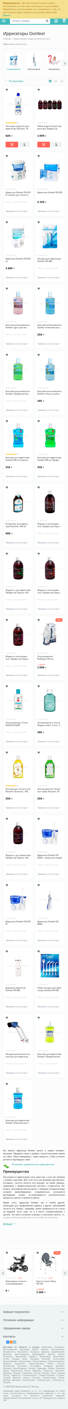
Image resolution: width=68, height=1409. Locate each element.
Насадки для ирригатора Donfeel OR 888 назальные (49, 260)
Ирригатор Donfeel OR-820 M (18, 922)
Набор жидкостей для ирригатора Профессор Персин (49, 127)
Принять (7, 15)
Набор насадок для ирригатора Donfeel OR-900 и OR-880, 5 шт (49, 989)
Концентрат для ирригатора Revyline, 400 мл (17, 525)
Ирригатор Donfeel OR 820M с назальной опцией (49, 856)
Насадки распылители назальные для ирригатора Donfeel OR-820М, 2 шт (18, 1055)
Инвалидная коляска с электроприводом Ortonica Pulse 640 (16, 1282)
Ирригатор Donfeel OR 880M (47, 922)
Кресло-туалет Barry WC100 (46, 1282)
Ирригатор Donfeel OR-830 (49, 192)
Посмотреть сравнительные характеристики (33, 1164)
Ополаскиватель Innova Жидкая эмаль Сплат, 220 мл (49, 724)
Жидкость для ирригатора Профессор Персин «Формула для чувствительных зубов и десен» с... (18, 856)
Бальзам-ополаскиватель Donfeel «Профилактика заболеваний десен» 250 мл (18, 392)
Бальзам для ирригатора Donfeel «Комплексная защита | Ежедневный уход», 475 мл (18, 1121)
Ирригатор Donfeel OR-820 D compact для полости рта (18, 193)
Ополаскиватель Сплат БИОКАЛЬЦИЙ (17, 724)
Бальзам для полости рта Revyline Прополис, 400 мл (18, 790)
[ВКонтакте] (7, 1342)
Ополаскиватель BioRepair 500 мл (45, 657)
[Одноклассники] (11, 1342)
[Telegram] (14, 1342)
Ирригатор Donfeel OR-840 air (18, 260)
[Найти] (47, 21)
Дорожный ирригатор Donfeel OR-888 (15, 989)
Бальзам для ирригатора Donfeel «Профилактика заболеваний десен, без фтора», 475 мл (49, 1055)
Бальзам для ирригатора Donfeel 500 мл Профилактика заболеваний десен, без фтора (49, 458)
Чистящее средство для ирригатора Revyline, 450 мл (17, 127)
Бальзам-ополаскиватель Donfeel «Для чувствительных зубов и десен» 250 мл (18, 326)
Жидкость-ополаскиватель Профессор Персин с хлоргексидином (17, 657)
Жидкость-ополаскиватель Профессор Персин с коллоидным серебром (49, 525)
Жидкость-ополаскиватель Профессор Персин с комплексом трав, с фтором (49, 591)
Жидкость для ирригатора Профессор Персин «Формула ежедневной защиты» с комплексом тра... (18, 591)
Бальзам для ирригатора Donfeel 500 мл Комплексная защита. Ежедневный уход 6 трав (18, 458)
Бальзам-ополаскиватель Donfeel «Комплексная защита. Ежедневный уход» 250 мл (49, 326)
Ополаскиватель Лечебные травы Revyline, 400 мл (48, 790)
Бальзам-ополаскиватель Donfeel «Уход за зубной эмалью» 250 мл (49, 392)
